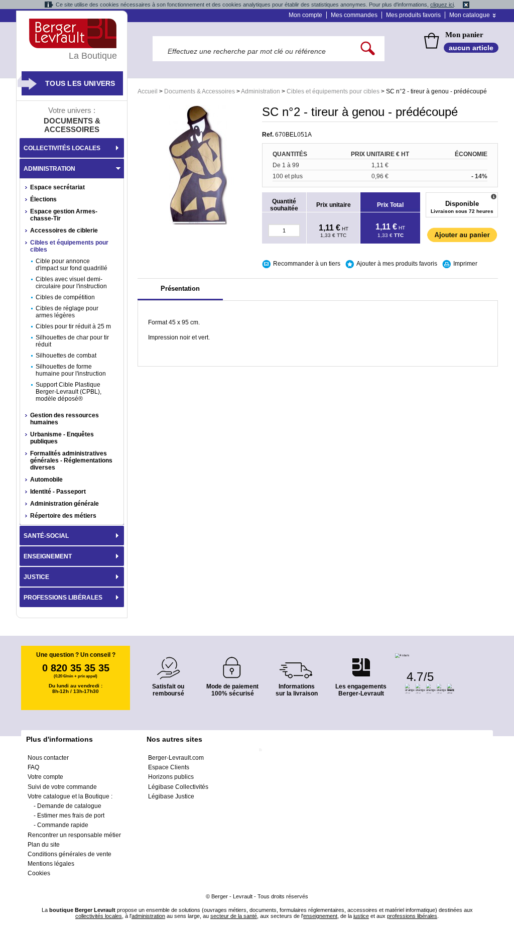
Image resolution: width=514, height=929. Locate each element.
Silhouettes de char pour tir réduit (72, 341)
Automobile (46, 479)
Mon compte (305, 15)
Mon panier (464, 35)
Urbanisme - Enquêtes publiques (62, 438)
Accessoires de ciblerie (64, 230)
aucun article (471, 48)
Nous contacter (48, 757)
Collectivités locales (62, 148)
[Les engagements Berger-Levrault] (361, 662)
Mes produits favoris (413, 15)
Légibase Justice (171, 796)
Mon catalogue (469, 15)
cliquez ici (442, 5)
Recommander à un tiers (306, 263)
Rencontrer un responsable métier (74, 835)
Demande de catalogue (69, 805)
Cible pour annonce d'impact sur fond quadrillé (71, 265)
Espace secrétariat (57, 187)
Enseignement (48, 556)
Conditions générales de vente (69, 854)
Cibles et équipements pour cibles (333, 91)
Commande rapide (62, 825)
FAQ (33, 767)
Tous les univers (80, 83)
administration (148, 916)
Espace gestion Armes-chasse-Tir (63, 215)
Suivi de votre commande (62, 786)
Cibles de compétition (65, 297)
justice (361, 916)
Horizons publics (171, 776)
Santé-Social (46, 535)
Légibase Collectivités (178, 786)
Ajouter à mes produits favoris (396, 263)
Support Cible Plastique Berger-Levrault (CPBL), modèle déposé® (68, 391)
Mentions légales (51, 863)
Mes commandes (354, 15)
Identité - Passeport (58, 491)
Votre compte (45, 776)
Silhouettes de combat (66, 355)
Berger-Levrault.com (176, 757)
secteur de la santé (233, 916)
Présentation (180, 288)
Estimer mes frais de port (70, 815)
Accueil (148, 91)
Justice (36, 576)
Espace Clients (168, 767)
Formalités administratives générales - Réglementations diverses (71, 460)
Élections (43, 199)
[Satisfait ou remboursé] (168, 662)
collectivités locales (98, 916)
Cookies (39, 873)
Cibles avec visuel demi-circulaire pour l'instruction (71, 283)
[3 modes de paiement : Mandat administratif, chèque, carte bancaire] (232, 664)
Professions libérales (63, 597)
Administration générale (64, 503)
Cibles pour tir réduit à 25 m (73, 326)
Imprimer (465, 263)
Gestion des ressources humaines (64, 419)
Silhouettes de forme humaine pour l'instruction (71, 370)
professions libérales (412, 916)
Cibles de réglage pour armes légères (67, 312)
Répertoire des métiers (63, 515)
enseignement (320, 916)
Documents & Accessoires (199, 91)
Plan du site (44, 844)
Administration (260, 91)
